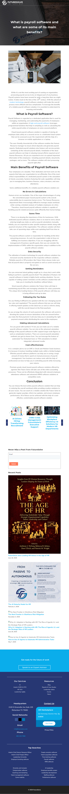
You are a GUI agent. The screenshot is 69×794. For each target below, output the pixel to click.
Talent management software (20, 775)
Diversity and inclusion (20, 768)
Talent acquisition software (49, 755)
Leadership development (49, 773)
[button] (7, 424)
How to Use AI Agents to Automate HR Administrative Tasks (31, 640)
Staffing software (49, 775)
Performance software (49, 777)
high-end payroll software (40, 123)
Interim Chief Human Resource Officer (19, 752)
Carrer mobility (19, 777)
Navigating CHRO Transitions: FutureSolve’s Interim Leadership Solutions (34, 426)
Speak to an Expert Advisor (34, 667)
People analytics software (49, 752)
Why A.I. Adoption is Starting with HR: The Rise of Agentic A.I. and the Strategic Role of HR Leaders (33, 628)
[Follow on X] (20, 719)
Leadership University (20, 757)
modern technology (17, 102)
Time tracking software (49, 757)
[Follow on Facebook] (16, 719)
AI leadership (49, 768)
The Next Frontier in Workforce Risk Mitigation (26, 614)
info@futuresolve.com (20, 729)
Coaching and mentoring (19, 773)
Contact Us (49, 703)
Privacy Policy (49, 730)
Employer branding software (20, 759)
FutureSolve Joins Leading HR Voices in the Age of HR (28, 555)
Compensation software (20, 770)
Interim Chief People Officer (19, 755)
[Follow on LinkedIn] (23, 719)
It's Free (49, 723)
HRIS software (49, 762)
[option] (17, 419)
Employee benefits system (49, 770)
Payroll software (49, 759)
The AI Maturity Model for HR (19, 604)
